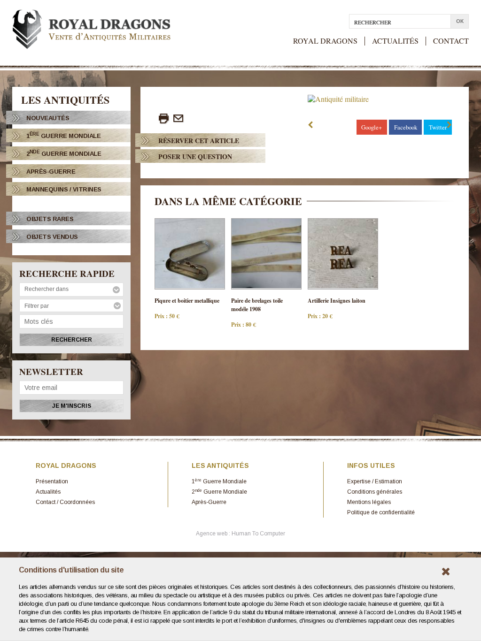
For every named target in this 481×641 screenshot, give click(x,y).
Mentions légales (369, 502)
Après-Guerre (50, 171)
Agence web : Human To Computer (240, 533)
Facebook (405, 127)
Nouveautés (47, 118)
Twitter (438, 127)
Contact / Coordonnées (65, 502)
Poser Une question (195, 156)
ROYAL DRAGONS (325, 41)
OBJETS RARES (49, 218)
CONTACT (451, 41)
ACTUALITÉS (395, 41)
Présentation (52, 481)
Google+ (371, 127)
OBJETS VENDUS (52, 236)
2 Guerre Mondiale (63, 153)
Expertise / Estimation (374, 481)
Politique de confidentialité (381, 512)
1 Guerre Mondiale (63, 135)
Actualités (48, 491)
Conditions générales (374, 491)
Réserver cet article (198, 140)
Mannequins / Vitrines (63, 189)
